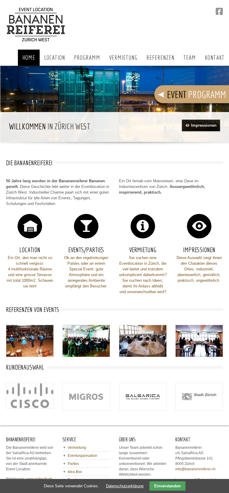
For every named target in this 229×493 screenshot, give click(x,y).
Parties (73, 464)
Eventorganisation (82, 456)
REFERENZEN (160, 57)
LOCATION (54, 57)
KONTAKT (215, 57)
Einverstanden (167, 486)
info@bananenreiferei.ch (195, 469)
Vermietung (77, 447)
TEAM (189, 57)
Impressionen (203, 125)
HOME (28, 57)
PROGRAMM (87, 57)
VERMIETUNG (123, 57)
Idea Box (75, 472)
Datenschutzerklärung (124, 486)
